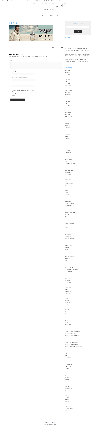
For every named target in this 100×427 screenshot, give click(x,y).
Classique (67, 194)
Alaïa (66, 161)
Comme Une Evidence (70, 203)
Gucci (66, 243)
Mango (66, 289)
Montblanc (68, 302)
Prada (66, 353)
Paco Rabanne (68, 324)
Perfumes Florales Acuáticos (72, 340)
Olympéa (67, 318)
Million (67, 298)
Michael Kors (68, 296)
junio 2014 (67, 123)
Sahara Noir (68, 366)
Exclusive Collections (70, 232)
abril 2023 (67, 77)
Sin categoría (68, 377)
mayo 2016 (67, 96)
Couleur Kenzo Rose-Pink (71, 210)
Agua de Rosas (68, 159)
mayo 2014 (67, 125)
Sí (65, 375)
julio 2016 (67, 92)
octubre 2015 (68, 112)
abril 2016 (67, 99)
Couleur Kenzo (68, 205)
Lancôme (67, 276)
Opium (66, 320)
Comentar (12, 60)
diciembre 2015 (68, 107)
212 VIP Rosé (67, 150)
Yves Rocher (68, 406)
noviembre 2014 (68, 118)
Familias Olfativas (69, 234)
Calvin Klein (68, 179)
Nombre (14, 71)
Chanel (66, 188)
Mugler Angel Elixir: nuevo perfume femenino (76, 48)
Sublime (67, 379)
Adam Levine (68, 152)
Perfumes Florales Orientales (72, 344)
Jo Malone (67, 258)
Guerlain (67, 247)
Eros (66, 225)
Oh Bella (67, 313)
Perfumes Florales (69, 337)
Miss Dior (67, 300)
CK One (66, 192)
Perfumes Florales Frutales (71, 342)
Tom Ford (67, 386)
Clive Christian (68, 196)
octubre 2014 (68, 121)
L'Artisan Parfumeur (69, 267)
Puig (66, 355)
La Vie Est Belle (68, 271)
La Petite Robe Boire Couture (71, 269)
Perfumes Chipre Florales (71, 333)
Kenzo (66, 262)
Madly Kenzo (68, 284)
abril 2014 (67, 127)
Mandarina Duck (69, 287)
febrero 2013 (68, 138)
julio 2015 (67, 114)
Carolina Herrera (69, 183)
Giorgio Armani (68, 240)
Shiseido (67, 373)
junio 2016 (67, 94)
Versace (67, 399)
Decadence (67, 214)
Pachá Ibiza (67, 322)
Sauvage (67, 368)
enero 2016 (67, 105)
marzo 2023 (67, 79)
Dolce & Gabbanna (69, 221)
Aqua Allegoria (68, 168)
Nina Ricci (67, 309)
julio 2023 (67, 70)
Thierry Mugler (68, 384)
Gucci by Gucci (68, 245)
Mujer (66, 304)
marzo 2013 (67, 136)
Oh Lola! (67, 315)
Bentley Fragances (69, 170)
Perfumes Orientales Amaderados (73, 348)
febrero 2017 (68, 88)
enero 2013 (67, 140)
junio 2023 (67, 72)
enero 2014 (67, 129)
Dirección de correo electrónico (19, 77)
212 (66, 148)
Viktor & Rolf (68, 401)
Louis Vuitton (68, 282)
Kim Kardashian (68, 265)
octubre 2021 (68, 85)
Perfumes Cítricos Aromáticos (72, 335)
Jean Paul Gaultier (69, 256)
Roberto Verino (68, 364)
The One (67, 381)
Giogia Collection (69, 238)
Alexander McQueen (70, 163)
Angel (66, 165)
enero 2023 (67, 83)
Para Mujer (67, 329)
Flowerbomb (68, 236)
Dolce (66, 218)
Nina (66, 307)
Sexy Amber (67, 370)
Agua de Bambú (68, 157)
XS (65, 404)
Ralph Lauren (68, 357)
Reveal (66, 359)
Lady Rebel (67, 273)
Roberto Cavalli (68, 362)
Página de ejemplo (47, 15)
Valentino (67, 397)
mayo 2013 (67, 134)
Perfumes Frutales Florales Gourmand (74, 346)
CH (65, 185)
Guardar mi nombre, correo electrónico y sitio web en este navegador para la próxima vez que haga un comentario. (23, 93)
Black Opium (68, 172)
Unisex (66, 392)
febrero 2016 (68, 103)
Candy (66, 181)
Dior (66, 216)
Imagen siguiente (56, 47)
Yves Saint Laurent (69, 408)
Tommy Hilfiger (68, 388)
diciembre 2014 (68, 116)
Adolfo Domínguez (69, 154)
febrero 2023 (68, 81)
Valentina (67, 395)
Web (13, 83)
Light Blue (67, 278)
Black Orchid (68, 174)
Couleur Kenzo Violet (70, 212)
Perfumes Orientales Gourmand (72, 351)
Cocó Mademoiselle (69, 199)
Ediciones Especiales (69, 223)
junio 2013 (67, 132)
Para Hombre (68, 326)
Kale (54, 422)
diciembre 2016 (68, 90)
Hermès (66, 251)
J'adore (66, 254)
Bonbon (67, 177)
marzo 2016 (67, 101)
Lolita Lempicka (68, 280)
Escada (66, 227)
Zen (66, 410)
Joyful (66, 260)
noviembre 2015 (68, 110)
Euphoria (67, 229)
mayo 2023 (67, 74)
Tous (66, 390)
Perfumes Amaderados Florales (72, 331)
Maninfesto (68, 291)
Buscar (77, 31)
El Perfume (50, 5)
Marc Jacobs (68, 293)
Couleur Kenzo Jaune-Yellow (72, 207)
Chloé (66, 190)
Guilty (66, 249)
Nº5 (65, 311)
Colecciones (68, 201)
